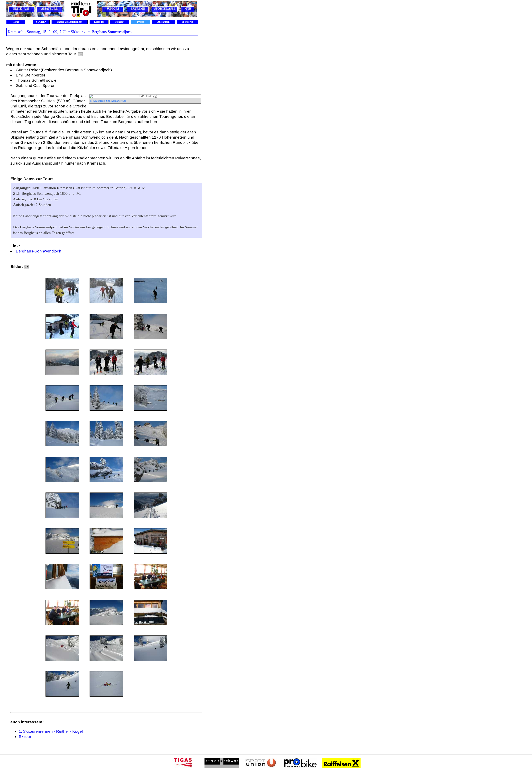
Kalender (99, 21)
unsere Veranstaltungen (69, 21)
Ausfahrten (163, 21)
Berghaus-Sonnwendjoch (38, 251)
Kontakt (120, 21)
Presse (140, 21)
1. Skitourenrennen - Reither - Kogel (51, 731)
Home (16, 21)
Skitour (25, 736)
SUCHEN (41, 21)
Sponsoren (187, 21)
